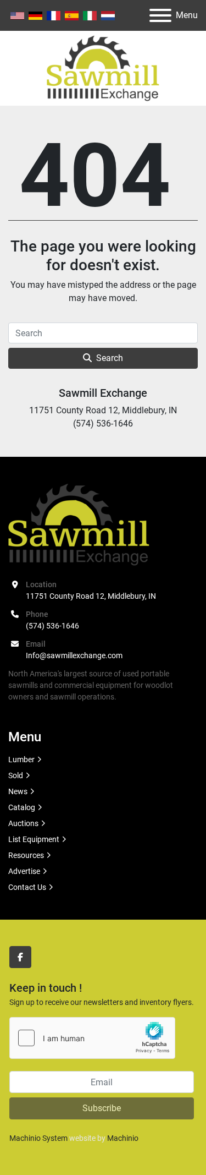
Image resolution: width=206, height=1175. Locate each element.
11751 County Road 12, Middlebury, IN (91, 596)
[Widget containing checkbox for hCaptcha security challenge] (92, 1038)
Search (109, 358)
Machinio (122, 1138)
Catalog (21, 807)
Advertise (24, 871)
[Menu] (160, 15)
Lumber (21, 759)
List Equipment (33, 839)
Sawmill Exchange (103, 393)
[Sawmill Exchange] (78, 524)
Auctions (23, 823)
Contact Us (27, 887)
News (17, 791)
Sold (15, 775)
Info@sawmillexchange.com (74, 655)
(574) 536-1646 (52, 625)
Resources (26, 855)
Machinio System (38, 1138)
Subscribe (101, 1108)
